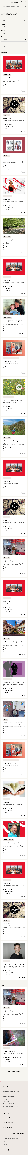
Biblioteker (7, 1113)
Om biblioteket (8, 1127)
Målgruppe (3, 24)
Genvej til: (6, 1118)
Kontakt (6, 1087)
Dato (2, 37)
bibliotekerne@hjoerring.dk (10, 1106)
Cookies (6, 1145)
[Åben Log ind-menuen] (21, 2)
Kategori (3, 30)
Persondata (7, 1142)
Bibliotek (3, 18)
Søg (2, 43)
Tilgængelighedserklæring (11, 1139)
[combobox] (14, 6)
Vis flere (14, 1075)
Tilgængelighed (8, 1122)
